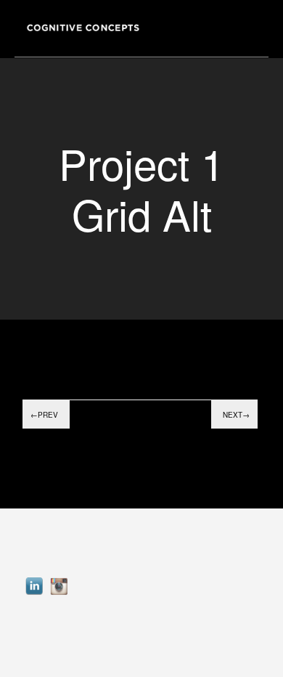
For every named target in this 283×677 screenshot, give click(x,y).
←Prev (44, 415)
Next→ (236, 415)
